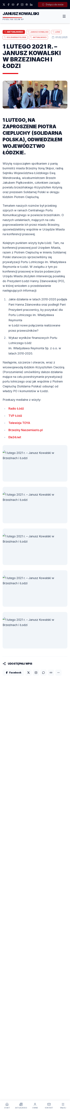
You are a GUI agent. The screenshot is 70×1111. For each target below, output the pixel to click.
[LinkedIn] (31, 4)
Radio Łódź (16, 408)
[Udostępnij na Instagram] (36, 673)
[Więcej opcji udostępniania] (58, 673)
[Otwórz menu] (64, 16)
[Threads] (26, 4)
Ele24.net (14, 437)
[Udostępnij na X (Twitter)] (28, 673)
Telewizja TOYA (19, 423)
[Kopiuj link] (51, 673)
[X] (4, 4)
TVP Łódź (15, 415)
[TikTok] (17, 4)
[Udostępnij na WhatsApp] (43, 673)
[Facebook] (8, 4)
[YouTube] (13, 4)
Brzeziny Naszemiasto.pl (25, 430)
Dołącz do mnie (54, 4)
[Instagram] (22, 4)
